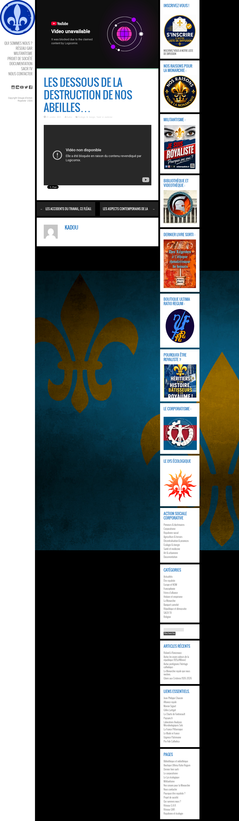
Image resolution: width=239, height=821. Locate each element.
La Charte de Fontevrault (174, 714)
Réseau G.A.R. (170, 805)
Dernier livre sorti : (172, 769)
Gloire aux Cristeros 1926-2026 (178, 678)
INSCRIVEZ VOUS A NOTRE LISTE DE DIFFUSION (178, 52)
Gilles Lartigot (170, 710)
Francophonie (169, 588)
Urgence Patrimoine (172, 737)
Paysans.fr (168, 718)
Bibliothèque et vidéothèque (176, 761)
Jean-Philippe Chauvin (173, 698)
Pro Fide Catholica (172, 741)
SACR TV (26, 68)
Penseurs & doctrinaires (174, 524)
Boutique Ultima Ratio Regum (177, 765)
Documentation (20, 63)
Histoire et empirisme (173, 596)
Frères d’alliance (171, 592)
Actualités (168, 576)
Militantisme (23, 53)
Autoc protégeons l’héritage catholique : (176, 665)
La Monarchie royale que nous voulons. (177, 672)
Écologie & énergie (86, 117)
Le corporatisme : (171, 773)
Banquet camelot (171, 604)
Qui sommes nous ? (18, 43)
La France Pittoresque (173, 729)
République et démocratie (175, 609)
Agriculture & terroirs (173, 537)
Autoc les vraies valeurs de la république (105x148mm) (176, 658)
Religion (167, 617)
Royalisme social (171, 533)
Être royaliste (169, 580)
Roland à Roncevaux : (173, 653)
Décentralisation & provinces (176, 541)
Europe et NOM (170, 584)
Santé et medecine (104, 117)
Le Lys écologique (171, 777)
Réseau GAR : (170, 809)
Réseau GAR (24, 48)
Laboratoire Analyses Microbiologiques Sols (173, 723)
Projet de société (20, 58)
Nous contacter (20, 73)
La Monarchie (169, 600)
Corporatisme (169, 529)
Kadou (69, 117)
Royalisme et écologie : (174, 813)
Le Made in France (172, 733)
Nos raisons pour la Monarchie (177, 785)
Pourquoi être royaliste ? (174, 793)
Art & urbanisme (171, 553)
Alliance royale (170, 702)
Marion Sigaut (170, 706)
